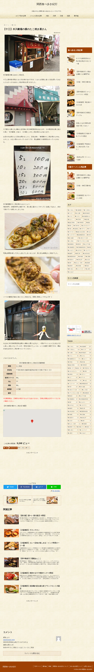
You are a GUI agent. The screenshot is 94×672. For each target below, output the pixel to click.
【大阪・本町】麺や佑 (83, 82)
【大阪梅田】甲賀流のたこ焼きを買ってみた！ (83, 146)
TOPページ (37, 666)
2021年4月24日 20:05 (9, 640)
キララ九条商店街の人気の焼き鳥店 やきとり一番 (83, 61)
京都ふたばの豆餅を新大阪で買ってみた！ (83, 124)
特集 (49, 666)
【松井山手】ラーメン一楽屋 (83, 158)
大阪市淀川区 (13, 447)
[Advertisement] (32, 467)
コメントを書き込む (32, 653)
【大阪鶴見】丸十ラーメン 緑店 (83, 197)
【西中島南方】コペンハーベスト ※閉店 (83, 93)
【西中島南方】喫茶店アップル (83, 114)
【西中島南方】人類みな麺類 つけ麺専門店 (83, 73)
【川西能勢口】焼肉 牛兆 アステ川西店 (83, 135)
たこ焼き (22, 447)
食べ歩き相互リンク (76, 666)
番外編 (45, 666)
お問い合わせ (88, 666)
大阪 (6, 447)
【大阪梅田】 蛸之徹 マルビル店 (83, 103)
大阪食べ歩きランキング (74, 335)
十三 (28, 447)
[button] (32, 421)
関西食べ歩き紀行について (60, 666)
